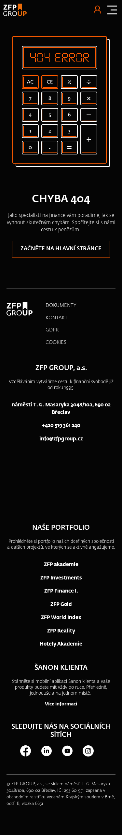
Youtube (67, 751)
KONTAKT (57, 317)
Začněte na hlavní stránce (61, 249)
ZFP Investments (61, 578)
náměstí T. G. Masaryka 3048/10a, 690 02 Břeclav (61, 408)
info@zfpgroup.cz (61, 438)
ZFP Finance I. (61, 591)
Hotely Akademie (61, 644)
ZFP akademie (61, 564)
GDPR (52, 330)
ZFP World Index (61, 617)
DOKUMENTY (61, 305)
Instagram (88, 751)
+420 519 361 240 (61, 425)
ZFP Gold (61, 604)
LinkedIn (46, 751)
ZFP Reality (61, 631)
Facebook (25, 751)
